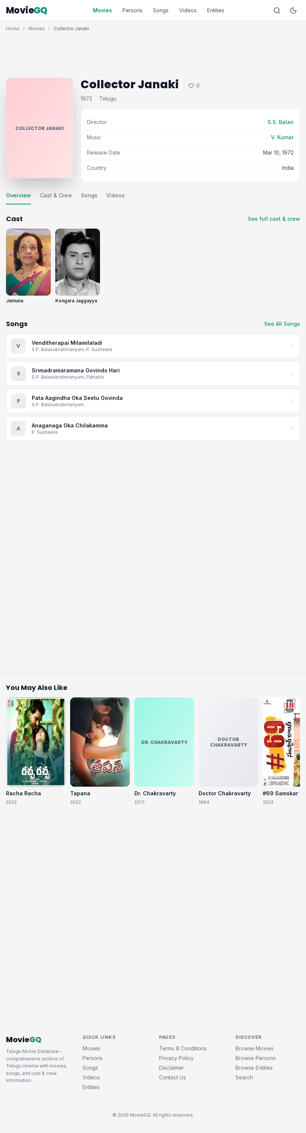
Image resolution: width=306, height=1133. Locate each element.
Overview (18, 195)
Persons (132, 10)
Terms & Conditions (183, 1048)
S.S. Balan (281, 122)
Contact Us (172, 1077)
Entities (215, 10)
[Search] (277, 10)
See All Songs (282, 324)
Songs (161, 10)
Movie (26, 10)
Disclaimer (171, 1067)
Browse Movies (254, 1048)
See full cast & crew (274, 219)
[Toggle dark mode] (293, 10)
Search (244, 1077)
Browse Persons (255, 1058)
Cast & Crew (56, 195)
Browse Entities (254, 1067)
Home (12, 28)
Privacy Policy (176, 1058)
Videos (188, 10)
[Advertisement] (153, 53)
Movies (102, 10)
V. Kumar (282, 137)
